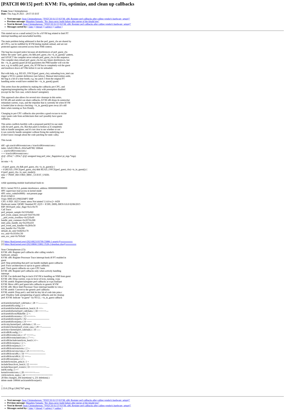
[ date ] (31, 27)
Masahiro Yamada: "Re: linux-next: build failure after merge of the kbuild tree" (62, 21)
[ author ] (58, 27)
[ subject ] (48, 27)
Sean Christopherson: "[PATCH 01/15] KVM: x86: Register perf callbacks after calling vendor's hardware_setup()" (76, 19)
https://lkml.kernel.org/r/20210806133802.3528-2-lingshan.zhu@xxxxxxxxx (40, 244)
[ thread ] (39, 27)
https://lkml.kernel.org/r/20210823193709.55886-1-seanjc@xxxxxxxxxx (38, 241)
